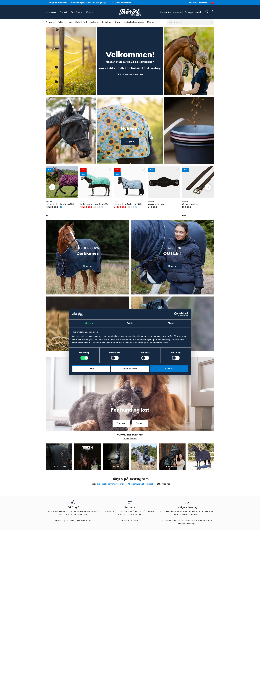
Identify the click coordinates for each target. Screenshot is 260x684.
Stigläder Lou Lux (189, 204)
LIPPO (82, 201)
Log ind (198, 12)
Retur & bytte (76, 12)
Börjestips (90, 12)
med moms (204, 3)
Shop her (130, 141)
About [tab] (171, 323)
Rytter (61, 22)
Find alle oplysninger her (130, 74)
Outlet (118, 22)
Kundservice (51, 12)
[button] (176, 12)
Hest (69, 22)
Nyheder (50, 22)
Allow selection (130, 368)
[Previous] (52, 187)
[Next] (208, 187)
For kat (139, 423)
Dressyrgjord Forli (156, 204)
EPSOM (151, 201)
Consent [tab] (89, 323)
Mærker (151, 22)
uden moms (193, 3)
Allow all (169, 368)
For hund (121, 423)
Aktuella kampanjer (134, 22)
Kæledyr (94, 22)
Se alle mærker (130, 438)
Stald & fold (81, 22)
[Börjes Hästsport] (130, 12)
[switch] (115, 358)
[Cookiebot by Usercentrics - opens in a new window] (176, 314)
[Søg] (211, 22)
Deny (91, 368)
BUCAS (49, 201)
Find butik (64, 12)
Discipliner (106, 22)
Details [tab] (130, 323)
